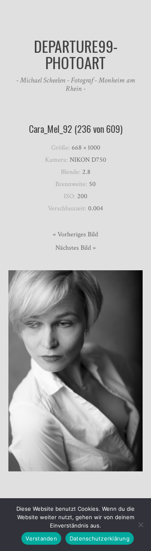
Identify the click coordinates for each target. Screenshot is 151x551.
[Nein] (140, 524)
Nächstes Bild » (75, 247)
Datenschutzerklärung (100, 538)
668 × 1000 (86, 147)
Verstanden (41, 538)
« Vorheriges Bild (75, 234)
